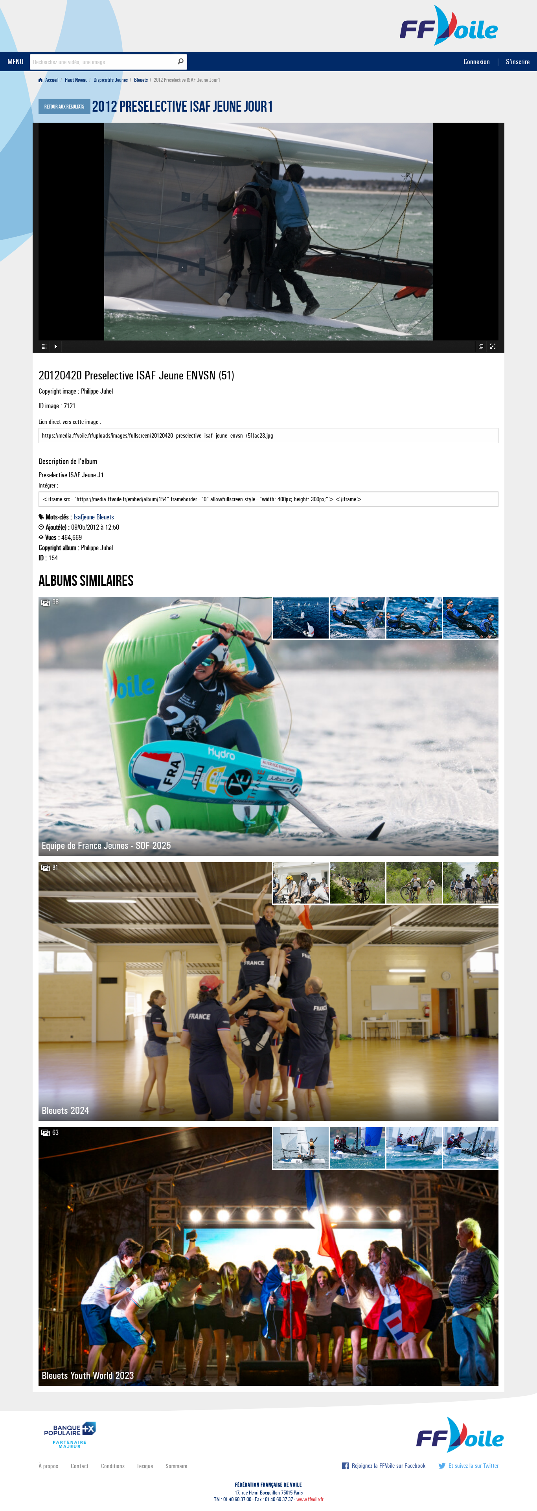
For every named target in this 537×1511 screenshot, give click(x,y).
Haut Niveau (76, 80)
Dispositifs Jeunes (111, 80)
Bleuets (141, 80)
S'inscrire (518, 61)
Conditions (113, 1466)
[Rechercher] (181, 61)
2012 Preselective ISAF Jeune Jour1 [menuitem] (187, 80)
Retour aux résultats (64, 107)
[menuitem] (50, 80)
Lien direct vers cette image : (70, 421)
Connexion (476, 61)
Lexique (145, 1466)
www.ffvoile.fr (310, 1499)
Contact (79, 1466)
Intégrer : (49, 485)
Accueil (51, 80)
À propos (48, 1466)
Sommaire (176, 1466)
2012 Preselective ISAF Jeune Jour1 (182, 108)
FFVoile (448, 25)
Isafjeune (84, 517)
